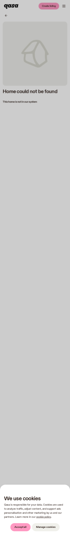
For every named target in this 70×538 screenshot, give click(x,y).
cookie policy (43, 517)
